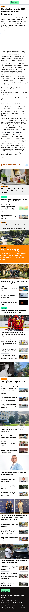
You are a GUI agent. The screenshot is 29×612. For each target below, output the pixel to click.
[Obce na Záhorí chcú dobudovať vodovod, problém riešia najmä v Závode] (14, 177)
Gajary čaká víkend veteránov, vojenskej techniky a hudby (11, 250)
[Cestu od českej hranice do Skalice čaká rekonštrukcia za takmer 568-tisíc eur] (23, 532)
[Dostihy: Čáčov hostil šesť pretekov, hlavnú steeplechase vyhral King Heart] (23, 494)
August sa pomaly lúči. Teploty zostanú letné (13, 228)
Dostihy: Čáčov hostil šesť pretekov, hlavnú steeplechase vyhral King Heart (9, 494)
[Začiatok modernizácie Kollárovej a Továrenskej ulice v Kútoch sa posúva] (23, 584)
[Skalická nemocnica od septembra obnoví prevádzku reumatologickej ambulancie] (14, 418)
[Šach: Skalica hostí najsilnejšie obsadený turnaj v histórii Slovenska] (23, 568)
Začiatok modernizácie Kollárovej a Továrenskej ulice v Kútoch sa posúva (9, 583)
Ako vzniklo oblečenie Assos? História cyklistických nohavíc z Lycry (14, 311)
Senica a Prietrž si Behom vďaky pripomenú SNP (13, 255)
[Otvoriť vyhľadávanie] (27, 2)
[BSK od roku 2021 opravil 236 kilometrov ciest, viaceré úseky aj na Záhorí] (23, 524)
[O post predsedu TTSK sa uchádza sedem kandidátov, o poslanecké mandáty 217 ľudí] (23, 357)
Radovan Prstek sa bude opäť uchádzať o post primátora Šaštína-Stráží (9, 479)
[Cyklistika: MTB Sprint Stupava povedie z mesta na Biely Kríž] (14, 271)
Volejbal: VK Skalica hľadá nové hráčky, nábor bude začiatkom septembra (9, 288)
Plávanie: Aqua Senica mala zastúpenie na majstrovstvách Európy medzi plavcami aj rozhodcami (14, 517)
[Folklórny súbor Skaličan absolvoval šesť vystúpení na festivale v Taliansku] (23, 450)
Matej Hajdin (13, 30)
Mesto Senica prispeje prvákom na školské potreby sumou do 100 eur (9, 539)
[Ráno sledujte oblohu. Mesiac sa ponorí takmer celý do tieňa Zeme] (23, 302)
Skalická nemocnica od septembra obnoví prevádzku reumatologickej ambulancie (12, 429)
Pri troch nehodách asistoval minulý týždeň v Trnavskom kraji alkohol (9, 486)
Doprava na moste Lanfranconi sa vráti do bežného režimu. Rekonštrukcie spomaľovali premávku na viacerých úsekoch (9, 390)
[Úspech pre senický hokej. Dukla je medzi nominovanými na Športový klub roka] (14, 323)
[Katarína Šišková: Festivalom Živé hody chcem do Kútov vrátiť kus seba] (14, 369)
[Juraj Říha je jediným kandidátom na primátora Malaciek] (23, 443)
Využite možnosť (9, 602)
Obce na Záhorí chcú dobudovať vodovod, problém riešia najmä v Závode (14, 191)
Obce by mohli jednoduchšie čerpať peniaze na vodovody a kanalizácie (9, 406)
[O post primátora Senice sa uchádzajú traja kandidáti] (23, 350)
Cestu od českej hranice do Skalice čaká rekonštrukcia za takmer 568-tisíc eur (9, 531)
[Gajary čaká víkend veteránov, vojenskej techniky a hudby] (14, 237)
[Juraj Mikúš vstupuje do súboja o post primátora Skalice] (14, 462)
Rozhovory (4, 378)
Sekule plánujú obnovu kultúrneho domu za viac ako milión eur (9, 217)
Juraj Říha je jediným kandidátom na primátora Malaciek (8, 443)
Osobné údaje (22, 602)
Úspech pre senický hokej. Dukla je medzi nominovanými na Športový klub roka (14, 334)
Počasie (3, 222)
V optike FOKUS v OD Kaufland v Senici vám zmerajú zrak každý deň (14, 200)
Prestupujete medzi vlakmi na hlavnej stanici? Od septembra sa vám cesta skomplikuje (9, 399)
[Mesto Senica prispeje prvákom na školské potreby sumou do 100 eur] (23, 539)
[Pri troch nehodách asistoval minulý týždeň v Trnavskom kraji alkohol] (23, 487)
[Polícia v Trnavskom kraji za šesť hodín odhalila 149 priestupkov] (14, 551)
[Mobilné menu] (2, 2)
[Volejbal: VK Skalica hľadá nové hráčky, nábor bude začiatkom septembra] (23, 288)
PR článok (4, 196)
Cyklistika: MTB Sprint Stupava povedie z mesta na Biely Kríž (14, 282)
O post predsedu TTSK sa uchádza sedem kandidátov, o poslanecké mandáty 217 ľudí (9, 357)
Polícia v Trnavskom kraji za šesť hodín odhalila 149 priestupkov (14, 561)
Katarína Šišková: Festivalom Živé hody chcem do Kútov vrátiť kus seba (14, 382)
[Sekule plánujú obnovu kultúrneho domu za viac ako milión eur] (23, 217)
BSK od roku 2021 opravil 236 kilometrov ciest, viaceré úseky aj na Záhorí (9, 524)
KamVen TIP (3, 247)
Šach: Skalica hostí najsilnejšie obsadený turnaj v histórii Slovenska (9, 568)
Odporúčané (4, 186)
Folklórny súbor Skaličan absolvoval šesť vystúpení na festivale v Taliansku (9, 450)
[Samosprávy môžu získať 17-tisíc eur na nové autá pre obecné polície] (23, 295)
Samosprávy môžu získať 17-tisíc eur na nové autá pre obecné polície (8, 295)
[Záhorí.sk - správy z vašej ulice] (14, 2)
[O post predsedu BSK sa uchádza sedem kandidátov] (23, 436)
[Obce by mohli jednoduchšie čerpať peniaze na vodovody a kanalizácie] (23, 406)
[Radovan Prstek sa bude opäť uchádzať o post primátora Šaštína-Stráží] (23, 479)
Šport (3, 6)
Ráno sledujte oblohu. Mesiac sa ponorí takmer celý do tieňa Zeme (9, 302)
